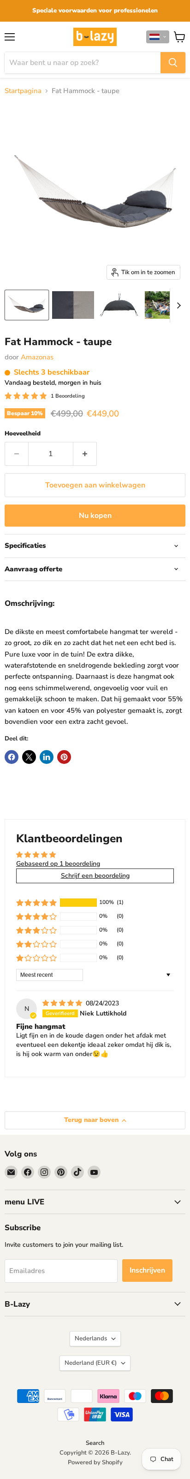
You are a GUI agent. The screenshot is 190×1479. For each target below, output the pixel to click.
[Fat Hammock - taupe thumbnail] (26, 305)
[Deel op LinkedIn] (46, 757)
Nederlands (91, 1338)
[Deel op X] (29, 757)
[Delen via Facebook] (11, 757)
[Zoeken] (172, 62)
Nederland (91, 1363)
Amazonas (37, 357)
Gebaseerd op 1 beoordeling (58, 863)
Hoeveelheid (23, 433)
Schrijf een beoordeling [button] (95, 875)
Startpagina (23, 91)
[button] (157, 36)
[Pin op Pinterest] (64, 757)
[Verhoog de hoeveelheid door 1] (85, 454)
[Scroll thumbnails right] (177, 305)
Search (95, 1443)
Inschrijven (147, 1270)
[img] (63, 1003)
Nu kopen (95, 516)
